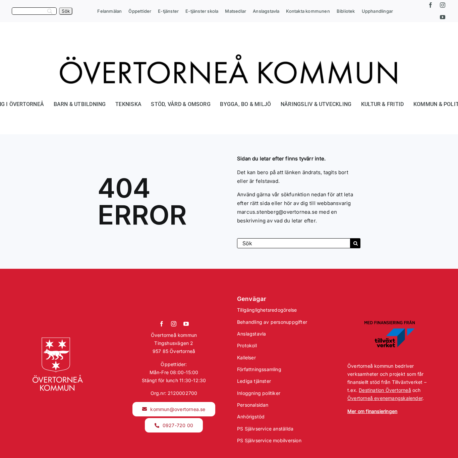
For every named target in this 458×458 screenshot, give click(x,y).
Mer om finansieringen (372, 411)
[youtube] (442, 17)
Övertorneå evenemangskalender (384, 398)
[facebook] (430, 5)
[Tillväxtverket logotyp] (389, 322)
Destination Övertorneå (385, 390)
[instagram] (442, 5)
